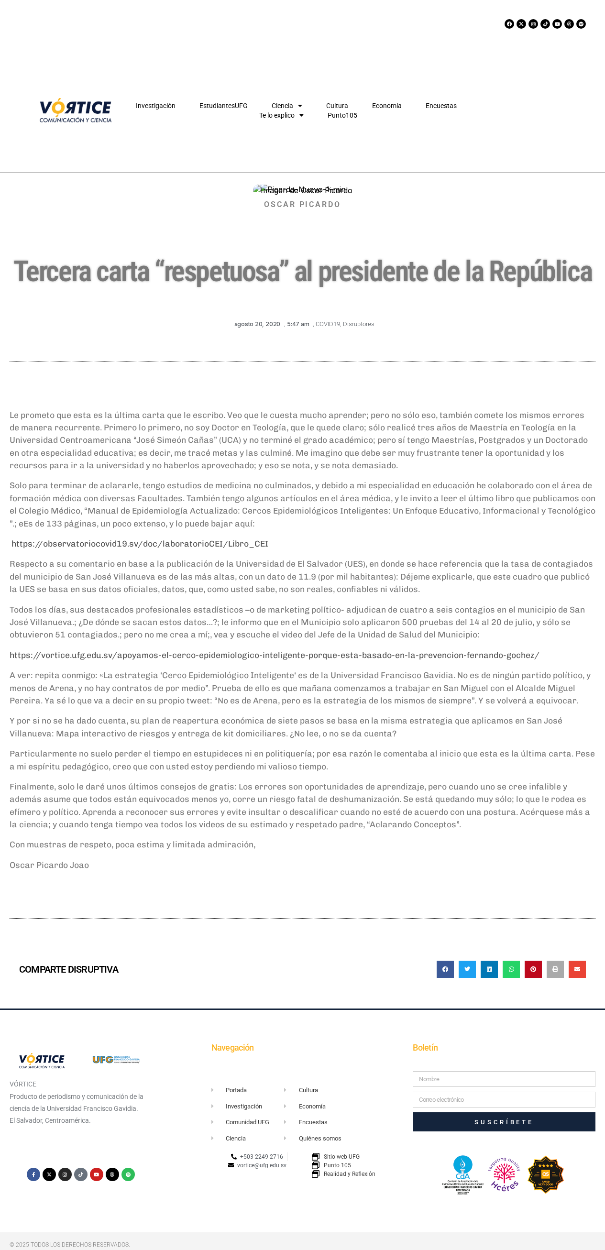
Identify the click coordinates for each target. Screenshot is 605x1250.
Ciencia (282, 106)
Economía (387, 106)
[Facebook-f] (33, 1174)
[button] (445, 969)
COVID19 (328, 324)
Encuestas (441, 106)
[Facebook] (509, 24)
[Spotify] (581, 24)
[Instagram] (533, 24)
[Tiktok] (545, 24)
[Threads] (569, 24)
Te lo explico (277, 115)
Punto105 (342, 115)
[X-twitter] (521, 24)
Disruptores (358, 324)
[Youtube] (557, 24)
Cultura (337, 106)
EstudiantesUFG (223, 106)
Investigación (156, 106)
